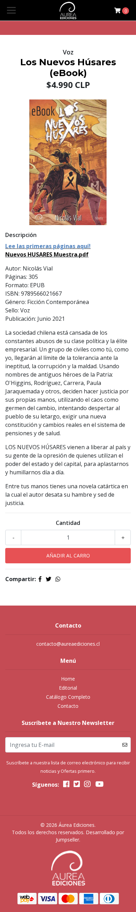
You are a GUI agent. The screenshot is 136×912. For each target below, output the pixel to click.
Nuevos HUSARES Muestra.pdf (47, 254)
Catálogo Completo (68, 697)
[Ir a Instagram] (87, 785)
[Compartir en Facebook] (40, 579)
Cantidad (68, 523)
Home (68, 678)
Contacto (68, 706)
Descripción (21, 235)
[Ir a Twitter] (77, 785)
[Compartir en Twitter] (48, 579)
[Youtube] (99, 785)
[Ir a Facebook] (66, 785)
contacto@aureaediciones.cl (68, 643)
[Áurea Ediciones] (68, 10)
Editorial (68, 687)
